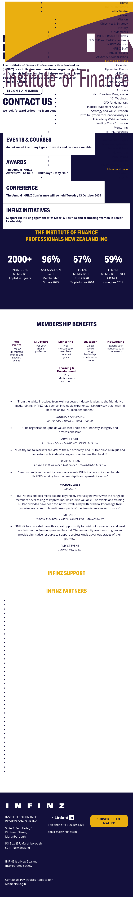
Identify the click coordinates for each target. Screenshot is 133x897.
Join (125, 136)
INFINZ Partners (117, 132)
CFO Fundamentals (116, 102)
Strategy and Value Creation (109, 111)
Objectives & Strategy (114, 23)
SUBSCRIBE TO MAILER (109, 821)
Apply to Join (45, 880)
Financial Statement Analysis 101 (107, 107)
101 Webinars (119, 98)
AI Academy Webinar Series (110, 119)
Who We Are (120, 11)
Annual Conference (115, 86)
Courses (122, 90)
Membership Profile (115, 144)
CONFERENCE (22, 187)
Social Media (120, 157)
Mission (123, 19)
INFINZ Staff (120, 48)
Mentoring (121, 127)
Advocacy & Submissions (112, 57)
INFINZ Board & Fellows (112, 36)
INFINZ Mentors (117, 44)
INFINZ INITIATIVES (28, 210)
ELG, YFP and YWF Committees (108, 40)
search (123, 177)
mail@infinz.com (66, 832)
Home (124, 3)
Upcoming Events (116, 69)
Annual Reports (118, 53)
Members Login (117, 169)
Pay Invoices (28, 880)
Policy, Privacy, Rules (114, 165)
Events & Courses (116, 61)
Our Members (119, 32)
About (124, 15)
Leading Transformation (112, 123)
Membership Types (115, 140)
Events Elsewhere (116, 78)
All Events (121, 73)
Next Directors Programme (110, 94)
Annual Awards (118, 82)
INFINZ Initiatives (116, 7)
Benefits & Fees (118, 148)
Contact (123, 173)
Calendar (122, 65)
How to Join (120, 152)
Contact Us (12, 880)
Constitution (120, 161)
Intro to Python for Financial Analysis (104, 115)
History (123, 28)
